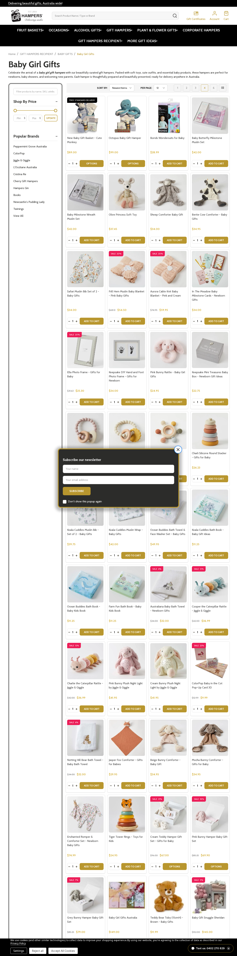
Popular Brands (26, 136)
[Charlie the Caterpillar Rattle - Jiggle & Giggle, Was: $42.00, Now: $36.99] (85, 661)
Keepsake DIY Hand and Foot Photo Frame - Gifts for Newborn (126, 376)
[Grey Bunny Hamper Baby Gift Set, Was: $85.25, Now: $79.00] (85, 895)
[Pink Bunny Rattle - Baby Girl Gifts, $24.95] (168, 350)
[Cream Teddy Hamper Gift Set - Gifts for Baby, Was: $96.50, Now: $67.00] (168, 814)
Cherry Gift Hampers (25, 181)
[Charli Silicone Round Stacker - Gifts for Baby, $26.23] (210, 431)
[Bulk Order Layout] (222, 87)
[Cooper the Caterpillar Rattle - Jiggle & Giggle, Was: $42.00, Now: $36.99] (210, 584)
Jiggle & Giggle (21, 160)
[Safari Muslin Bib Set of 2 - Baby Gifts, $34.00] (85, 269)
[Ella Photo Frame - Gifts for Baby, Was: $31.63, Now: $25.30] (85, 350)
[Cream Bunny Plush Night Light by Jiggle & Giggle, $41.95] (168, 661)
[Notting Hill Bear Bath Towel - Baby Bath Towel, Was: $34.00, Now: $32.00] (85, 738)
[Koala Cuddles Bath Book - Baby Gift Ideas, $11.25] (210, 508)
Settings (18, 951)
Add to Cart (174, 163)
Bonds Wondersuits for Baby (167, 138)
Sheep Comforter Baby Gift (166, 214)
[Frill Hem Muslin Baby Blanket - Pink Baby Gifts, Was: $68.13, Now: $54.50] (127, 269)
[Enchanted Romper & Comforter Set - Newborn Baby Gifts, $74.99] (85, 814)
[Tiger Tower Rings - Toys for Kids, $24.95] (127, 814)
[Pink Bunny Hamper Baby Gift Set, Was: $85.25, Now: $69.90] (210, 814)
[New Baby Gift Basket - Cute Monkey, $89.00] (85, 115)
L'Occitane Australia (25, 167)
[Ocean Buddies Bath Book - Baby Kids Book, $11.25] (85, 584)
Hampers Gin (21, 188)
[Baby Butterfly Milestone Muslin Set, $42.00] (210, 115)
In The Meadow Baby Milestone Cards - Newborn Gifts (208, 295)
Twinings (18, 209)
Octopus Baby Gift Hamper (125, 138)
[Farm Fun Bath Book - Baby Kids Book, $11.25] (127, 584)
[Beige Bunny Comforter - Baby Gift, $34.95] (168, 738)
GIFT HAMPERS (119, 30)
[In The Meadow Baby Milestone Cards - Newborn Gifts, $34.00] (210, 269)
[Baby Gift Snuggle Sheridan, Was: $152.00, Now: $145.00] (210, 895)
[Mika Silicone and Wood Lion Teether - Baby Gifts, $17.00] (127, 431)
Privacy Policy (18, 943)
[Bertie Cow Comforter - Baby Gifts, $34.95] (210, 192)
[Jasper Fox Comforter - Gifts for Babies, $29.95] (127, 738)
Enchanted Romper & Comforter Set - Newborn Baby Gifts (82, 841)
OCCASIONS (58, 30)
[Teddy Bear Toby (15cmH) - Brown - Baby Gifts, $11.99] (168, 895)
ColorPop (19, 153)
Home (12, 54)
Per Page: (146, 87)
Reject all (38, 951)
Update (51, 118)
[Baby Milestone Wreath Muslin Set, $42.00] (85, 192)
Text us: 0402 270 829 (212, 948)
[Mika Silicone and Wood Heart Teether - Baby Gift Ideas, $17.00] (85, 431)
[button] (178, 449)
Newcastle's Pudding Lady (29, 202)
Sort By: (102, 87)
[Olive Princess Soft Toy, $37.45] (127, 192)
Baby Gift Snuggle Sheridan (208, 917)
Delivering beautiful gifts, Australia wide (35, 3)
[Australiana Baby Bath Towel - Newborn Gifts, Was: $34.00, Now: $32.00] (168, 584)
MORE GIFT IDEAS (141, 41)
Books (17, 195)
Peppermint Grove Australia (30, 146)
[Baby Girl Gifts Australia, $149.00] (127, 895)
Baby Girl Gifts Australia (123, 917)
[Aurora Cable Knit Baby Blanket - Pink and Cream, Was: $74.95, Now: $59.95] (168, 269)
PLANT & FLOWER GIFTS (156, 30)
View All (18, 215)
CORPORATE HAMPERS (201, 30)
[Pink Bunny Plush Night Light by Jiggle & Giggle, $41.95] (127, 661)
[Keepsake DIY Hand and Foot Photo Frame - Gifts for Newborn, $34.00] (127, 350)
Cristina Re (19, 174)
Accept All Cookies (63, 951)
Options (91, 163)
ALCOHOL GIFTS (87, 30)
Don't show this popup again (85, 501)
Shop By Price (24, 101)
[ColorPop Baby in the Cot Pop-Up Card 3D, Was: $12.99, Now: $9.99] (210, 661)
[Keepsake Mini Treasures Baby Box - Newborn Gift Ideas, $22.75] (210, 350)
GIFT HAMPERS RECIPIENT (99, 41)
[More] (43, 30)
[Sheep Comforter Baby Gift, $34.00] (168, 192)
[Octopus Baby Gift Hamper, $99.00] (127, 115)
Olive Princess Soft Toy (123, 214)
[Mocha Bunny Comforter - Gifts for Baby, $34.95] (210, 738)
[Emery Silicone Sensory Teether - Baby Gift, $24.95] (168, 431)
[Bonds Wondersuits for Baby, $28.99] (168, 115)
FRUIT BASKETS (30, 30)
